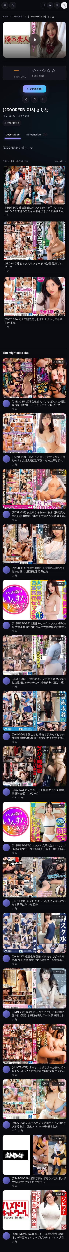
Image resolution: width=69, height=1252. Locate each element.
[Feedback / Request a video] (43, 5)
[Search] (12, 5)
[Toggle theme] (50, 5)
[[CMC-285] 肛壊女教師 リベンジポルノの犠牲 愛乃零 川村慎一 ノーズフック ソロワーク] (34, 384)
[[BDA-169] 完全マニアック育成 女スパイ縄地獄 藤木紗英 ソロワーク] (34, 772)
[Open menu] (4, 5)
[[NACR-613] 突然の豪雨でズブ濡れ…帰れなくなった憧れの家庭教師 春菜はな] (34, 550)
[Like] (34, 99)
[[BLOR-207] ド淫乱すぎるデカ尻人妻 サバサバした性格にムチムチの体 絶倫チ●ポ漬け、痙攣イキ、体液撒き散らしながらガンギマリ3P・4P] (34, 661)
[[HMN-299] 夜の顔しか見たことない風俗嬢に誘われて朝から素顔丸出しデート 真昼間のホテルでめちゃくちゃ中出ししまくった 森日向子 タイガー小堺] (34, 994)
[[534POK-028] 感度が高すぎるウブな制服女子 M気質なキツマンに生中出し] (34, 1161)
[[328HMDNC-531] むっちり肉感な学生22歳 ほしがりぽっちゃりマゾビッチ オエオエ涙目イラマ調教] (34, 1216)
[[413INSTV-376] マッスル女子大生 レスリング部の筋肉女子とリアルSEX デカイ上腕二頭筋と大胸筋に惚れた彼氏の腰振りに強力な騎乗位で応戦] (34, 828)
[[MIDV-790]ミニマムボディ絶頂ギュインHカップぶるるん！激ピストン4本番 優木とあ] (34, 1105)
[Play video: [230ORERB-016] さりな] (34, 40)
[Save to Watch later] (62, 362)
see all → (60, 161)
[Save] (43, 99)
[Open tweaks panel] (57, 5)
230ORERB (13, 123)
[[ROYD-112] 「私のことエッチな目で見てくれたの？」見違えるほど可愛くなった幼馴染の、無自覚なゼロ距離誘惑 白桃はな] (34, 439)
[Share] (25, 99)
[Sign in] (64, 5)
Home (5, 16)
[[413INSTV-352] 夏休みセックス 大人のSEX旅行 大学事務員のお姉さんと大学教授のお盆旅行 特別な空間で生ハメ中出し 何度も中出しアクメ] (34, 606)
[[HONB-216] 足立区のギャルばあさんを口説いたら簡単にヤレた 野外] (34, 883)
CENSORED (18, 16)
